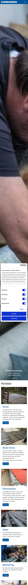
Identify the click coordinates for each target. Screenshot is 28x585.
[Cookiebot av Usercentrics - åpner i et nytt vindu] (20, 265)
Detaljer (22, 309)
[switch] (24, 294)
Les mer (6, 422)
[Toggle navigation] (25, 2)
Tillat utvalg (14, 318)
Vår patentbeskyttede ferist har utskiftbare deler (14, 361)
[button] (2, 190)
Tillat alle (14, 313)
